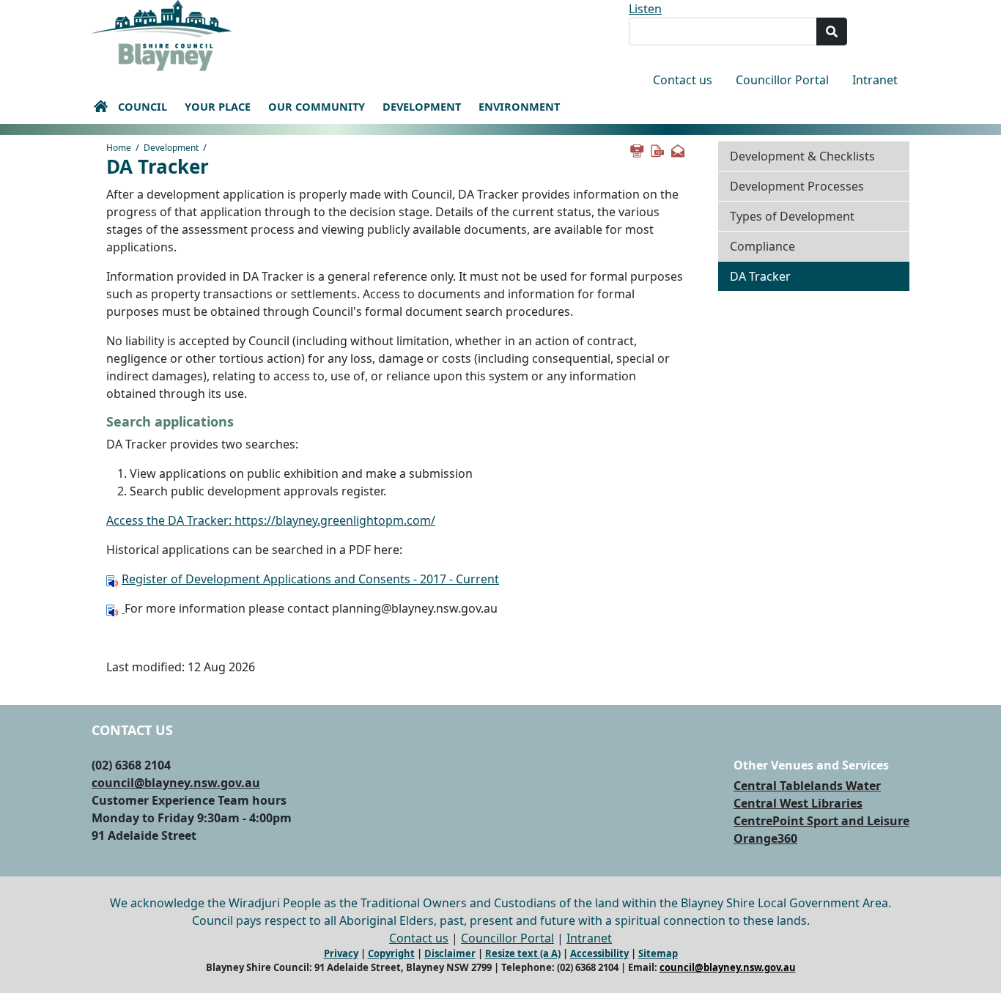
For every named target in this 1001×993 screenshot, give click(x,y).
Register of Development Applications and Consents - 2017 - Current (310, 579)
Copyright (391, 953)
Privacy (341, 953)
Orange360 (765, 838)
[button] (100, 106)
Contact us (682, 80)
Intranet (875, 80)
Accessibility (599, 953)
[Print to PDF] (656, 149)
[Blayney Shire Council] (162, 34)
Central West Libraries (798, 803)
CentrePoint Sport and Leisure (821, 821)
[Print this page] (636, 149)
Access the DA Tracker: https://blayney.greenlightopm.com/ (270, 520)
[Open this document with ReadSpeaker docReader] (114, 579)
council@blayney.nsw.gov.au (176, 783)
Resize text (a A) (523, 953)
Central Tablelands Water (807, 786)
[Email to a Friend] (677, 149)
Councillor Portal (782, 80)
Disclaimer (450, 953)
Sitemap (658, 953)
